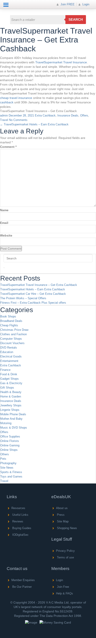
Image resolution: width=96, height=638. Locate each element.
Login (85, 4)
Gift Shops (7, 387)
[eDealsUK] (8, 11)
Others (4, 454)
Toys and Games (11, 476)
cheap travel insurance (16, 98)
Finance (5, 369)
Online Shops (9, 449)
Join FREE (67, 4)
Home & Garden (10, 396)
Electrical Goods (11, 356)
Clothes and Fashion (13, 334)
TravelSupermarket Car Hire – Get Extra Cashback (33, 293)
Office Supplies (10, 436)
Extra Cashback (45, 115)
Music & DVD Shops (13, 427)
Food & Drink (8, 374)
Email (4, 223)
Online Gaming (9, 445)
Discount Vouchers (12, 343)
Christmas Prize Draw (14, 329)
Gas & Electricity (11, 383)
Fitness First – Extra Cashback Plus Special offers (33, 302)
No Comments (18, 120)
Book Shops (8, 316)
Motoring (5, 423)
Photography (8, 463)
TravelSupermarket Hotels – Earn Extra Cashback (34, 124)
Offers (84, 115)
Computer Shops (11, 338)
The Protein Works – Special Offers (23, 298)
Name (4, 210)
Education (6, 352)
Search (76, 19)
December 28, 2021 (21, 115)
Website (6, 235)
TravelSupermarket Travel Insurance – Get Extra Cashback (38, 285)
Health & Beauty (10, 392)
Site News (6, 467)
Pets (3, 458)
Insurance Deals (67, 115)
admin (4, 115)
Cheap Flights (9, 325)
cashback (6, 102)
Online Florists (9, 441)
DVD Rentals (8, 347)
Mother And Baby (11, 418)
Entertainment (9, 361)
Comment (8, 146)
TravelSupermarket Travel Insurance (61, 62)
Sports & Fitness (11, 472)
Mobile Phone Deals (13, 414)
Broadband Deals (11, 321)
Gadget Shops (9, 378)
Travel (4, 120)
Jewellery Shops (10, 405)
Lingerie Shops (9, 409)
